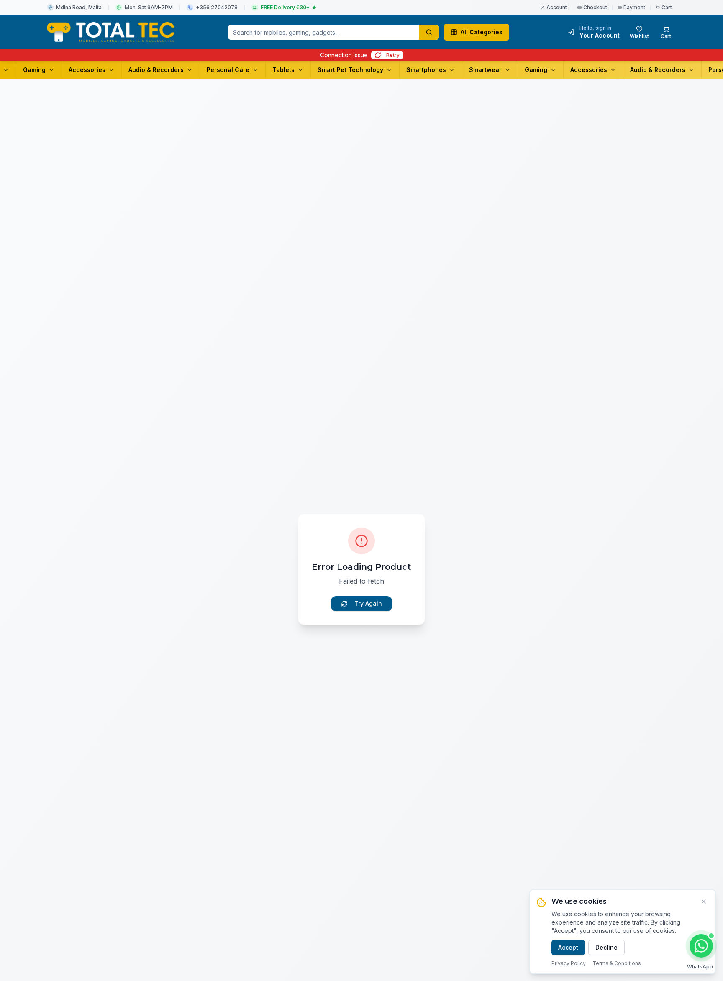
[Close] (704, 901)
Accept (568, 947)
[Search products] (429, 32)
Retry (393, 55)
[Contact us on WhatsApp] (701, 946)
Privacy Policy (568, 963)
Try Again (368, 603)
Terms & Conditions (616, 963)
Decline (606, 947)
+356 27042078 (217, 7)
